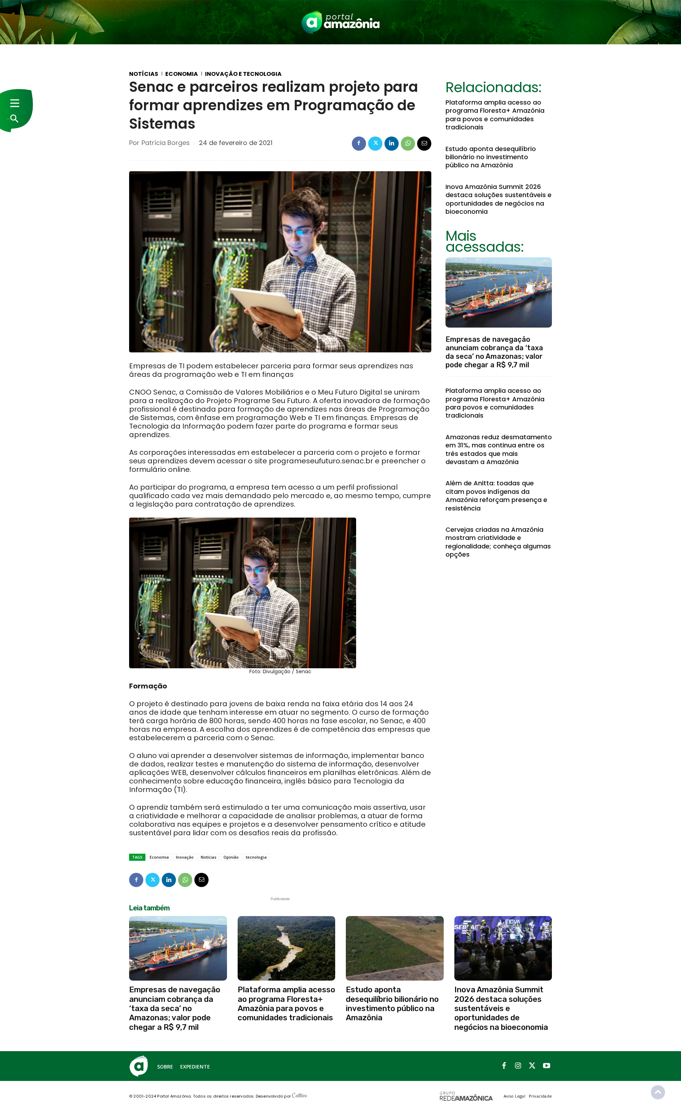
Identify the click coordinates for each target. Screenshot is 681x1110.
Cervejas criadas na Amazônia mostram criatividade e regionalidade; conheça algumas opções (498, 542)
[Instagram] (518, 1066)
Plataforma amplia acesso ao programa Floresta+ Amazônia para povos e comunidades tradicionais (494, 115)
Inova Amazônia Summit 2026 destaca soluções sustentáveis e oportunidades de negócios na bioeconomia (498, 199)
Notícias (143, 74)
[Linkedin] (391, 143)
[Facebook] (359, 143)
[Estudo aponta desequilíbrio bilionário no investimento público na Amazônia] (395, 948)
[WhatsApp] (408, 143)
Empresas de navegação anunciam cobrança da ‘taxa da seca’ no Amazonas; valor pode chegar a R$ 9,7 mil (494, 352)
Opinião (231, 857)
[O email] (424, 143)
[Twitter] (375, 143)
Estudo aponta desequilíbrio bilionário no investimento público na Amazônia (490, 157)
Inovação (185, 857)
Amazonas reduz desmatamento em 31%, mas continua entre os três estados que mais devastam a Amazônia (498, 449)
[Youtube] (546, 1066)
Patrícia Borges (166, 143)
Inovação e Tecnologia (243, 74)
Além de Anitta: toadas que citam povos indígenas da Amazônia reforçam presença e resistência (496, 495)
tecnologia (256, 857)
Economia (181, 74)
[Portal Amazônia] (340, 22)
